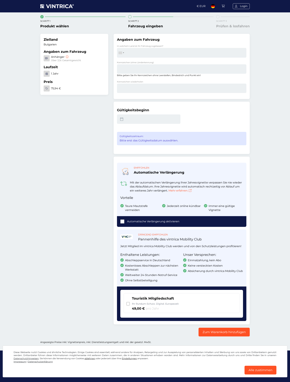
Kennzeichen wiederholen (130, 81)
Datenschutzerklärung (40, 361)
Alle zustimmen (260, 370)
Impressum (20, 361)
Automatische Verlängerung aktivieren (153, 221)
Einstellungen (129, 358)
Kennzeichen (135, 62)
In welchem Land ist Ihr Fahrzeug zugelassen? (140, 46)
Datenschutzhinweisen (26, 358)
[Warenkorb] (223, 6)
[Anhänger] (66, 56)
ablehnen (90, 358)
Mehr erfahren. (178, 190)
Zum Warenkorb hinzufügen (224, 332)
